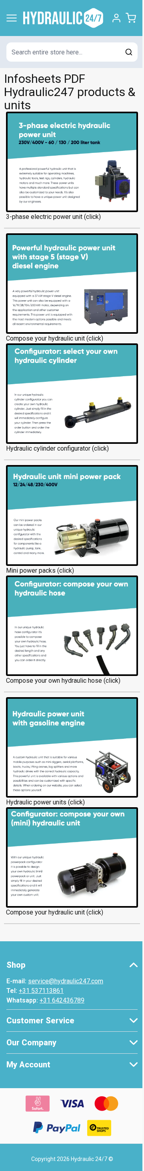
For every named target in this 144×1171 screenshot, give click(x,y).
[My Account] (116, 18)
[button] (72, 965)
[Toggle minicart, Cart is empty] (131, 18)
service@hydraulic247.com (65, 981)
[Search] (129, 52)
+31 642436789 (62, 1000)
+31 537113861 (41, 991)
